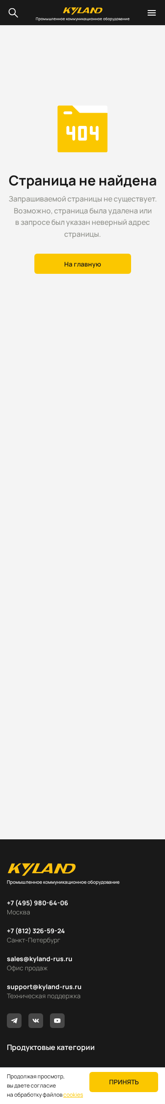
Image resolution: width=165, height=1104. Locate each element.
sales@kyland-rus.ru (39, 958)
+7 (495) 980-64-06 (37, 902)
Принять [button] (124, 1081)
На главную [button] (82, 264)
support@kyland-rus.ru (44, 986)
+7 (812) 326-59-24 (36, 930)
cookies (73, 1095)
